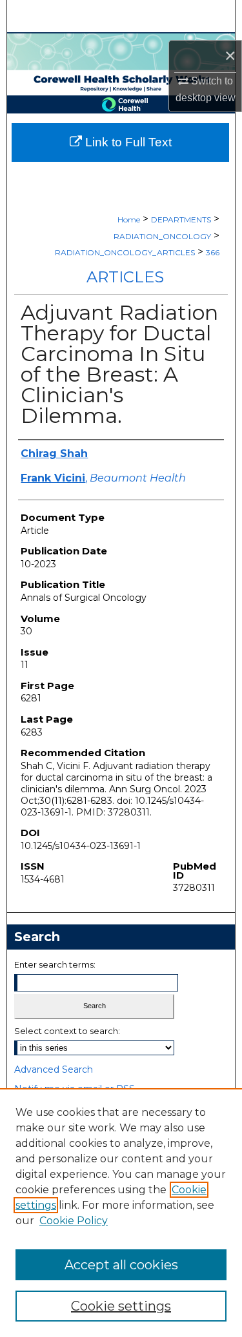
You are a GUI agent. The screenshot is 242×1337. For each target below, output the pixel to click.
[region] (121, 1212)
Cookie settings (121, 1306)
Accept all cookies (121, 1265)
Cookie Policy (73, 1221)
